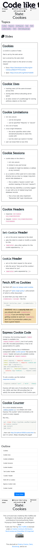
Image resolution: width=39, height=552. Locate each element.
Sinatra (20, 544)
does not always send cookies (22, 287)
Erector (25, 544)
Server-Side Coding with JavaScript (20, 501)
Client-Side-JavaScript (24, 29)
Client (14, 29)
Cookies (4, 26)
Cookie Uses (7, 455)
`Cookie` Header (8, 476)
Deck (31, 544)
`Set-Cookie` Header (9, 471)
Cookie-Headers (6, 29)
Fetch (31, 26)
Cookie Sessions (8, 463)
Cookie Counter (7, 488)
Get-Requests (19, 26)
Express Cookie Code (9, 484)
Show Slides (19, 494)
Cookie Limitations (8, 459)
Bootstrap (15, 546)
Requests (11, 26)
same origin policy (18, 291)
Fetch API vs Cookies (9, 480)
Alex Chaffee (22, 527)
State (26, 26)
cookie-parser (20, 352)
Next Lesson (33, 8)
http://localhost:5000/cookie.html (22, 433)
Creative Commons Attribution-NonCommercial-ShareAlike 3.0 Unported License (20, 531)
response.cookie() (9, 379)
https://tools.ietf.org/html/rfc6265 (21, 73)
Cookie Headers (8, 467)
